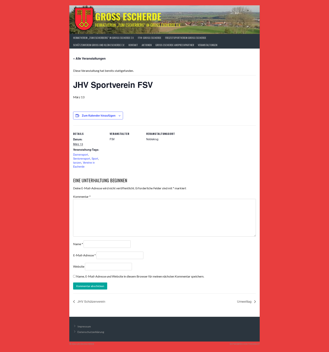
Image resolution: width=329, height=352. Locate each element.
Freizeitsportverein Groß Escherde (185, 38)
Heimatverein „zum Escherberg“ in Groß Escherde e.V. (103, 38)
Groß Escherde (128, 16)
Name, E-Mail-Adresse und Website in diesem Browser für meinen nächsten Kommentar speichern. (140, 276)
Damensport (80, 154)
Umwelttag (244, 301)
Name (78, 244)
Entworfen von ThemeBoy (245, 344)
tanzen (77, 162)
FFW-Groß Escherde (149, 38)
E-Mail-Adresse (84, 255)
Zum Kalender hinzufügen (99, 115)
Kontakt (133, 45)
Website (78, 266)
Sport (95, 158)
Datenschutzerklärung (90, 332)
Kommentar (82, 196)
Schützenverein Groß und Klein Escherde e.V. (99, 45)
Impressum (84, 326)
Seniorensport (81, 158)
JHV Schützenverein (91, 301)
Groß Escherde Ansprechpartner (174, 45)
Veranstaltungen (207, 45)
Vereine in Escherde (84, 164)
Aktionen (147, 45)
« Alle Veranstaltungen (89, 58)
